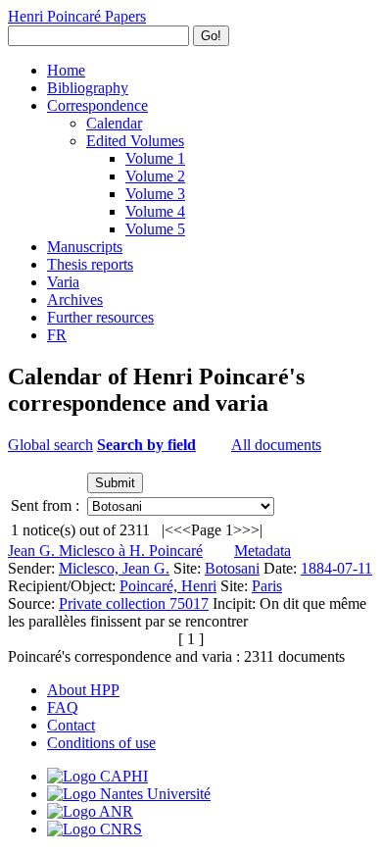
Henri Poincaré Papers (77, 16)
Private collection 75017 (134, 603)
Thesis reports (90, 264)
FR (57, 335)
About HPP (83, 689)
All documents (276, 444)
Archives (75, 299)
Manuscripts (84, 246)
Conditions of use (101, 742)
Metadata (262, 550)
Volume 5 (155, 229)
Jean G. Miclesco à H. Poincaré (105, 550)
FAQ (62, 707)
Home (66, 70)
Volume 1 (155, 158)
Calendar (114, 123)
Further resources (100, 317)
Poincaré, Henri (167, 586)
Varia (63, 282)
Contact (71, 725)
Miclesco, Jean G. (114, 568)
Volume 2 (155, 176)
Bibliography (87, 87)
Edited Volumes (135, 140)
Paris (267, 586)
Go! (211, 35)
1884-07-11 (336, 568)
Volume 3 (155, 193)
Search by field (146, 444)
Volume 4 (155, 211)
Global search (50, 444)
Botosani (232, 568)
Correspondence (97, 105)
